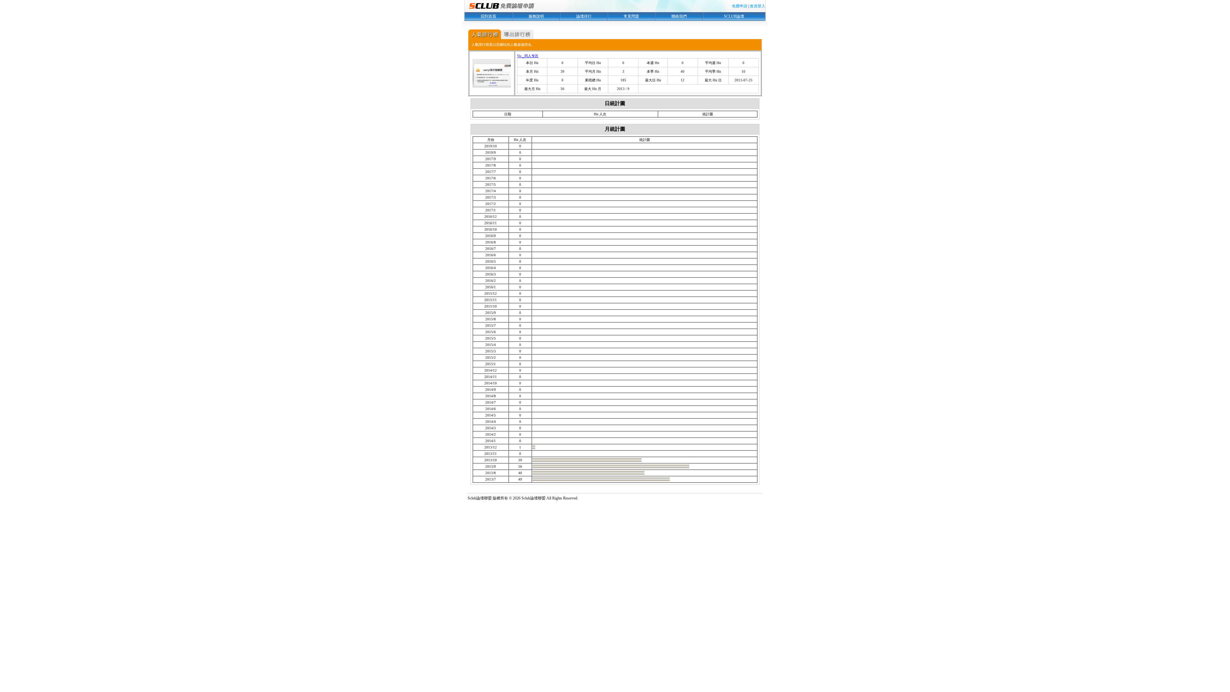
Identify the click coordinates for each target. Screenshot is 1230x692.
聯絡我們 (679, 16)
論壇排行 (584, 16)
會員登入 (757, 6)
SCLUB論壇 (734, 16)
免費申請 (739, 6)
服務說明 (536, 16)
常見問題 (631, 16)
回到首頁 (488, 16)
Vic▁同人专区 (527, 56)
